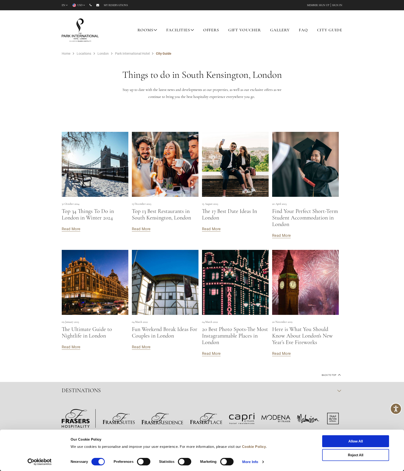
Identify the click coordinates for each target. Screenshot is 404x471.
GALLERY (280, 30)
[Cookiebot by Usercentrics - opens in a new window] (39, 461)
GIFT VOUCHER (244, 30)
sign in (337, 5)
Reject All (355, 455)
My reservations (116, 5)
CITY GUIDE (330, 30)
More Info (250, 462)
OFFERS (211, 30)
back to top (329, 375)
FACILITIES (178, 30)
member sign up (318, 5)
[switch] (143, 461)
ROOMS (145, 30)
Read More (71, 228)
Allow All (355, 441)
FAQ (303, 30)
